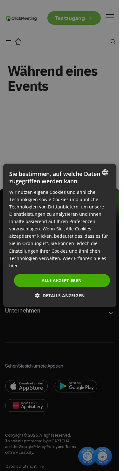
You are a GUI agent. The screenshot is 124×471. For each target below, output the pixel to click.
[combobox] (105, 172)
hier (13, 266)
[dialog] (59, 235)
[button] (60, 295)
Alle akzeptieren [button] (62, 280)
